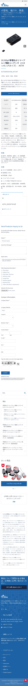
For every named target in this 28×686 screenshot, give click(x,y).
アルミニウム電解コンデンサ (9, 563)
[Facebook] (1, 609)
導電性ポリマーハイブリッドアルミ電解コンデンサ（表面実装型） (13, 442)
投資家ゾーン (6, 666)
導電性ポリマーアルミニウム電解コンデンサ (12, 557)
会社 (4, 657)
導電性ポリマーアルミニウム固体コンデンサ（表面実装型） (13, 437)
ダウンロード (7, 209)
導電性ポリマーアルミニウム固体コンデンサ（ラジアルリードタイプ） (13, 431)
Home (5, 14)
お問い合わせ (9, 564)
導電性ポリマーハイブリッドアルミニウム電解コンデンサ (14, 560)
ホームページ (6, 654)
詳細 (14, 501)
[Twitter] (3, 609)
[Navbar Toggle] (25, 4)
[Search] (25, 393)
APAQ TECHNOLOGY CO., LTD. (17, 680)
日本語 (25, 1)
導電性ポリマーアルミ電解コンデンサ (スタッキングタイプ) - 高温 (13, 23)
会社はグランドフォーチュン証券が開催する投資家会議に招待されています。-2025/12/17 (13, 639)
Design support (7, 672)
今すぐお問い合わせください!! (14, 587)
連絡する (5, 669)
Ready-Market (20, 683)
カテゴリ (10, 14)
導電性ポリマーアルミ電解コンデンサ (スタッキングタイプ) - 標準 (13, 410)
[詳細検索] (25, 680)
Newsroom (6, 663)
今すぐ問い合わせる (14, 93)
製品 (4, 660)
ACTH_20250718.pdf (9, 204)
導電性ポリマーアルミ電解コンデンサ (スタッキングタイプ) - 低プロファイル (14, 419)
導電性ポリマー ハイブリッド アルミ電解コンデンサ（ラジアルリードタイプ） (13, 449)
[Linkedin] (5, 609)
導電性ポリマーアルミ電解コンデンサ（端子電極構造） (13, 425)
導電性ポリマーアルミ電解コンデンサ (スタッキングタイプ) (13, 17)
